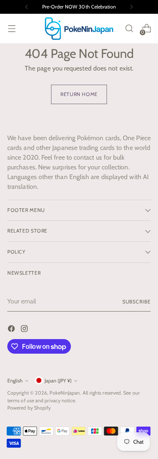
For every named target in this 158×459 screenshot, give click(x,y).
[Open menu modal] (11, 28)
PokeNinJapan (64, 393)
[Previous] (27, 7)
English (15, 381)
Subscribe (136, 302)
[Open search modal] (129, 28)
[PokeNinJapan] (79, 28)
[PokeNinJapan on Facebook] (12, 330)
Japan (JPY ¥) (58, 381)
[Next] (131, 7)
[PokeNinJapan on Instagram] (25, 330)
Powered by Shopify (29, 408)
